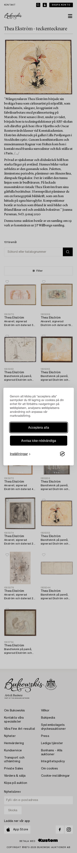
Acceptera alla (38, 427)
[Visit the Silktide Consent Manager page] (62, 454)
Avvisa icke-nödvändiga (38, 440)
